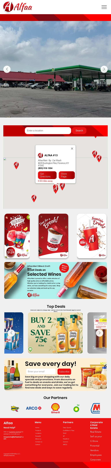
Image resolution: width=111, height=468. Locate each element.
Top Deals (56, 306)
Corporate (95, 459)
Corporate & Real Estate (96, 425)
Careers (37, 444)
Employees (96, 455)
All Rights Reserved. (9, 455)
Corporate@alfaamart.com (13, 438)
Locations (38, 433)
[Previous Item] (7, 69)
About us (38, 439)
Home (37, 428)
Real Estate (95, 431)
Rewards (38, 436)
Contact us (38, 442)
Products (38, 430)
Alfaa (8, 423)
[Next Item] (104, 69)
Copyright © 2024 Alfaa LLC (12, 454)
